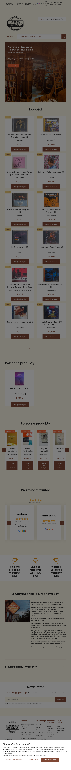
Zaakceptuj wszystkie (49, 759)
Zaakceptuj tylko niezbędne (13, 759)
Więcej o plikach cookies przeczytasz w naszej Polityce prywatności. (24, 755)
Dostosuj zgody (33, 759)
